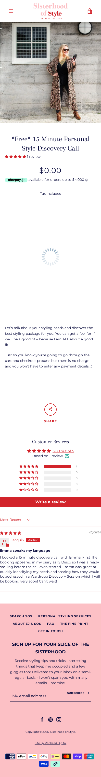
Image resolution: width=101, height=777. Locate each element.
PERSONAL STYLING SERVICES (64, 616)
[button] (16, 156)
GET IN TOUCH (50, 631)
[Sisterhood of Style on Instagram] (58, 719)
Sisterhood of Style (62, 732)
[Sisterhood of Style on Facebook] (42, 719)
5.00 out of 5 (63, 451)
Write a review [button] (50, 502)
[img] (10, 533)
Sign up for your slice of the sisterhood (50, 648)
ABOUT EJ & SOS (27, 624)
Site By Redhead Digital (50, 743)
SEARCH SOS (21, 616)
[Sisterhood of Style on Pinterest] (50, 719)
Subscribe (76, 693)
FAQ (50, 624)
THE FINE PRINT (74, 624)
